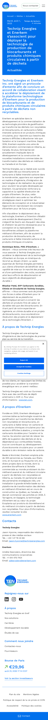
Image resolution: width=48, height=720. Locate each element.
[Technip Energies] (9, 5)
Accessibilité (12, 706)
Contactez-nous (13, 646)
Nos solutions (11, 618)
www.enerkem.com (11, 515)
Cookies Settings (24, 373)
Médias (20, 16)
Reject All (24, 360)
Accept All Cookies (24, 367)
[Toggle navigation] (43, 6)
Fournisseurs (11, 651)
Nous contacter (30, 5)
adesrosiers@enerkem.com (22, 560)
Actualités (30, 16)
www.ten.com (25, 400)
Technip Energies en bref (17, 613)
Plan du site (14, 694)
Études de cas (12, 633)
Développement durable (17, 628)
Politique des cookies (31, 706)
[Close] (43, 344)
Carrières (9, 623)
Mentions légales (31, 694)
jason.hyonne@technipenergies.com (27, 541)
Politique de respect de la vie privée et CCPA (24, 700)
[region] (24, 360)
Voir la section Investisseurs (19, 678)
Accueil (10, 16)
